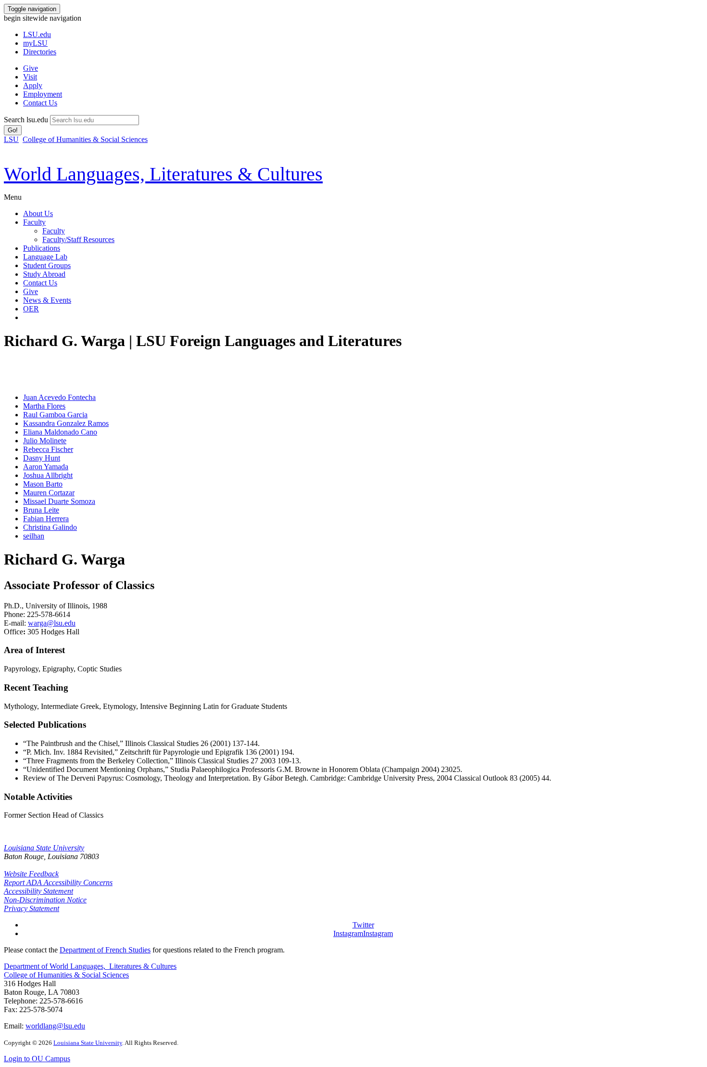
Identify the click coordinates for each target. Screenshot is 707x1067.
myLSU (35, 43)
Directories (39, 52)
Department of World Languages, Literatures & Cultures (90, 966)
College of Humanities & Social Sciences (85, 139)
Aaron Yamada (45, 467)
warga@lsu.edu (52, 623)
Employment (42, 94)
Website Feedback (31, 874)
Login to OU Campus (37, 1058)
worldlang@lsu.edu (55, 1026)
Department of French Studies (105, 950)
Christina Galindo (50, 527)
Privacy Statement (31, 908)
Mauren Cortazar (49, 493)
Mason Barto (43, 484)
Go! (13, 130)
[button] (363, 925)
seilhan (33, 536)
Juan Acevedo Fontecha (59, 397)
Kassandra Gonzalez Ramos (66, 423)
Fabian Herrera (46, 518)
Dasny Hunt (41, 458)
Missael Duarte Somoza (59, 501)
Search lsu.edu (26, 120)
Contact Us (40, 103)
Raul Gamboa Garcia (55, 415)
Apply (32, 85)
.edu (37, 34)
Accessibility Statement (38, 891)
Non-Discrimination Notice (45, 900)
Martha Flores (44, 406)
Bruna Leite (41, 510)
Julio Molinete (44, 441)
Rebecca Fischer (48, 449)
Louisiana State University (44, 848)
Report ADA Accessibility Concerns (58, 882)
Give (30, 68)
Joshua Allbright (48, 475)
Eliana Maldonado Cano (60, 432)
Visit (30, 77)
